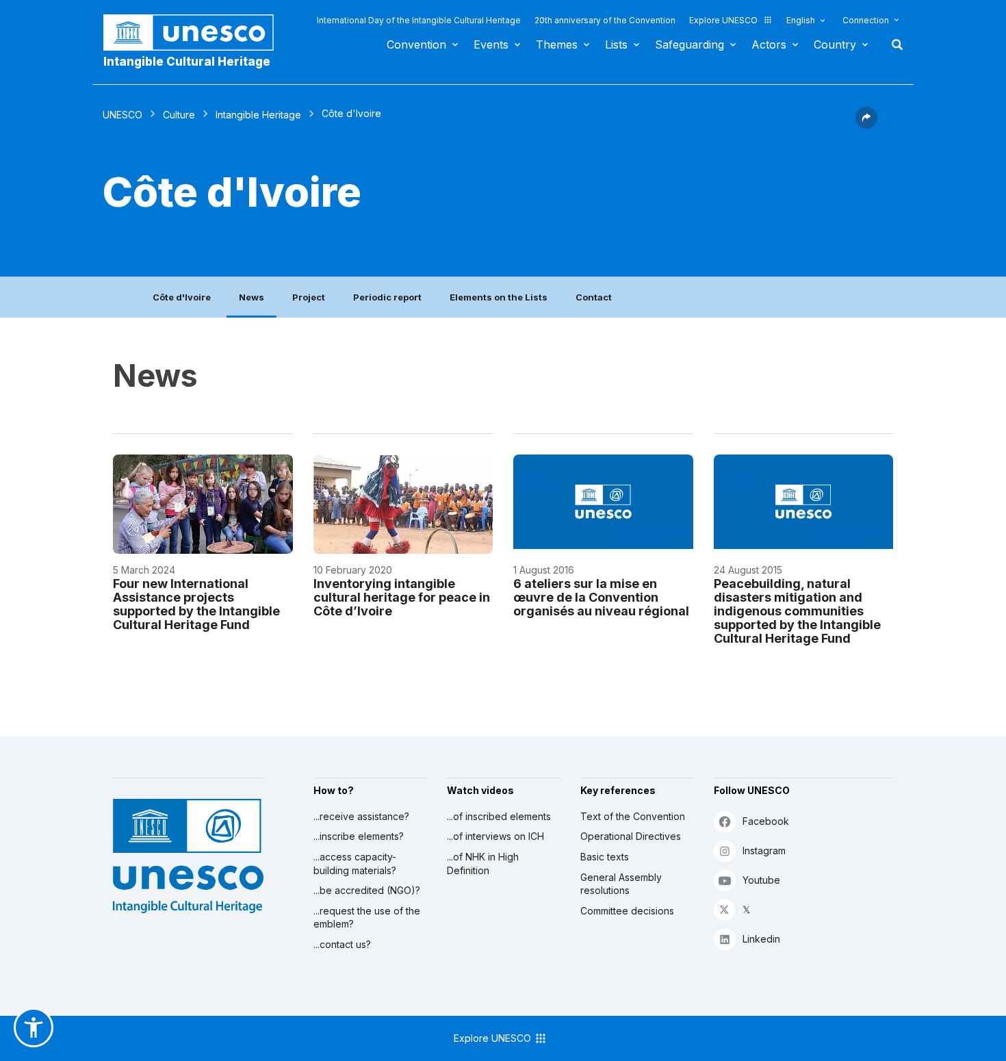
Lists (616, 44)
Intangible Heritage (258, 114)
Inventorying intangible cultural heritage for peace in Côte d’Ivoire (401, 597)
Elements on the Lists (498, 297)
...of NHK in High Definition (483, 863)
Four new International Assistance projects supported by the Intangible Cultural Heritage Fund (196, 603)
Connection (865, 20)
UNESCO (122, 114)
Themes (557, 44)
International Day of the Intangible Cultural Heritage (419, 20)
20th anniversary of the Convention (604, 20)
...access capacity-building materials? (354, 863)
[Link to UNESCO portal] (195, 32)
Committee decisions (627, 911)
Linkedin (761, 939)
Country (835, 44)
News (251, 297)
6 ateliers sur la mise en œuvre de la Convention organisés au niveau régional (601, 597)
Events (491, 44)
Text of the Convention (632, 816)
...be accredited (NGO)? (366, 890)
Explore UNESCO (723, 20)
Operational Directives (630, 836)
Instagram (764, 850)
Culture (179, 114)
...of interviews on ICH (495, 836)
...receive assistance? (361, 816)
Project (308, 297)
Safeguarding (689, 44)
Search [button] (893, 44)
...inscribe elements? (358, 836)
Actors (768, 44)
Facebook (766, 821)
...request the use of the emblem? (366, 917)
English (800, 20)
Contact (594, 297)
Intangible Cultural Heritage (186, 61)
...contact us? (342, 944)
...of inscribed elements (499, 816)
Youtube (761, 880)
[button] (866, 124)
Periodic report (387, 297)
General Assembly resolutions (621, 884)
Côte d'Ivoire (182, 297)
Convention (416, 44)
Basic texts (604, 856)
